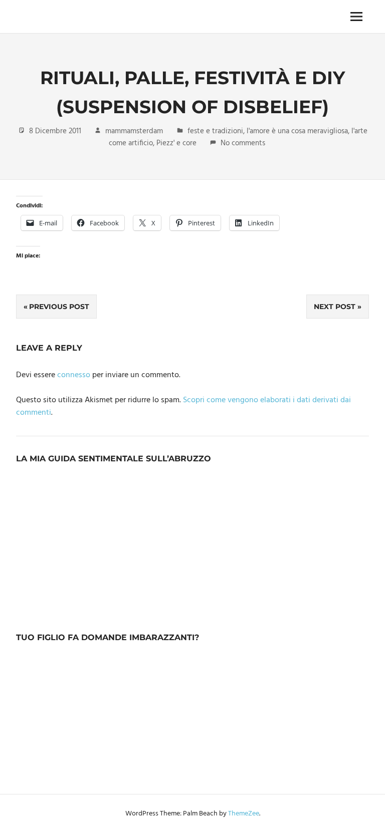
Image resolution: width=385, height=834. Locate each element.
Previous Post (59, 306)
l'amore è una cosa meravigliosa (297, 131)
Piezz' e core (176, 143)
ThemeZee (243, 813)
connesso (73, 375)
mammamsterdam (134, 131)
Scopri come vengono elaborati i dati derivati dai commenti (183, 407)
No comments (243, 143)
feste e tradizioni (215, 131)
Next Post (334, 306)
